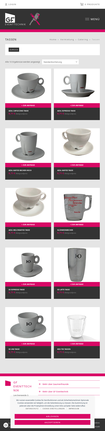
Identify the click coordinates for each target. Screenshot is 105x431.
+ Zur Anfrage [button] (28, 105)
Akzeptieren (52, 422)
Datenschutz (32, 409)
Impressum (74, 409)
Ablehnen (52, 416)
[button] (92, 19)
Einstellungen (5, 425)
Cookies (96, 422)
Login (12, 4)
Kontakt (96, 426)
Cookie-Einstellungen (54, 409)
